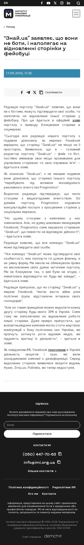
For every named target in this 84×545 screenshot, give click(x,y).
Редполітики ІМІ (64, 487)
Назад (10, 26)
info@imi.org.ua (39, 462)
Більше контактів (40, 471)
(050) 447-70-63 (39, 454)
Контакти (49, 493)
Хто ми (33, 493)
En (6, 3)
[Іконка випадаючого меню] (76, 13)
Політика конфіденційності (28, 487)
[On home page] (13, 13)
